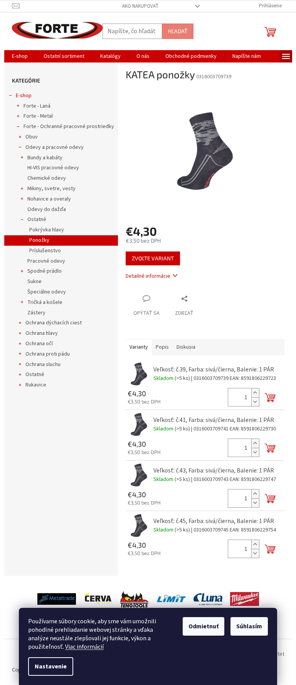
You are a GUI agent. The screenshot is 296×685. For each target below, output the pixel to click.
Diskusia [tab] (186, 347)
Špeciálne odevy (46, 292)
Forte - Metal (38, 116)
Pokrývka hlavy (46, 230)
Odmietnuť (203, 626)
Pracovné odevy (46, 261)
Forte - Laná (37, 106)
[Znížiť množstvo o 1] (255, 401)
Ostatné (36, 219)
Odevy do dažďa (46, 209)
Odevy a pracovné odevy (54, 147)
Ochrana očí (39, 344)
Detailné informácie (148, 276)
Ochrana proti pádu (47, 354)
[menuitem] (19, 56)
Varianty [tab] (139, 347)
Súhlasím (249, 626)
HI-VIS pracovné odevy (53, 168)
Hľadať (177, 31)
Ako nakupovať (140, 6)
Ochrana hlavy (41, 333)
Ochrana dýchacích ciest (53, 323)
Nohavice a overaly (49, 199)
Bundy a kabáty (44, 158)
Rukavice (35, 385)
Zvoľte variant (153, 258)
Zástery (36, 313)
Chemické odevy (46, 178)
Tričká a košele (44, 302)
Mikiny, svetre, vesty (51, 188)
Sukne (34, 281)
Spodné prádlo (44, 271)
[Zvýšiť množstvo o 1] (255, 392)
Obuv (31, 137)
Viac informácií (84, 647)
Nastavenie (51, 666)
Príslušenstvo (45, 251)
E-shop (24, 96)
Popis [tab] (162, 347)
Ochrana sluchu (43, 364)
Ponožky (39, 240)
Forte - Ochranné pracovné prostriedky (69, 126)
